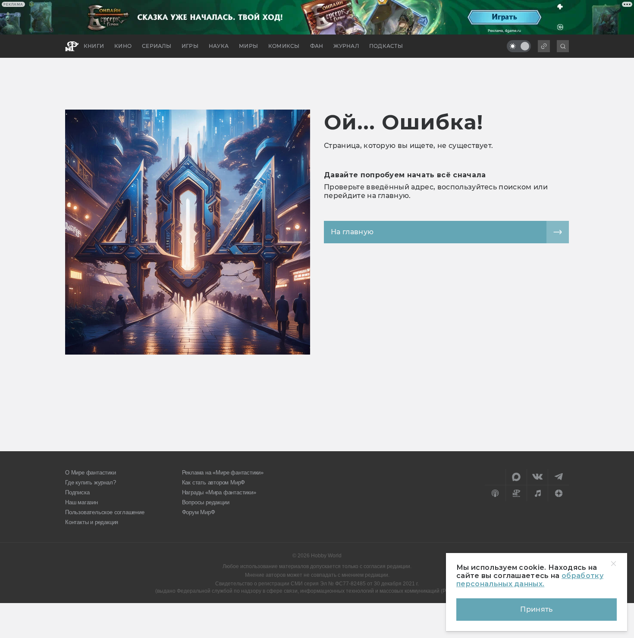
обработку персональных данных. (529, 580)
